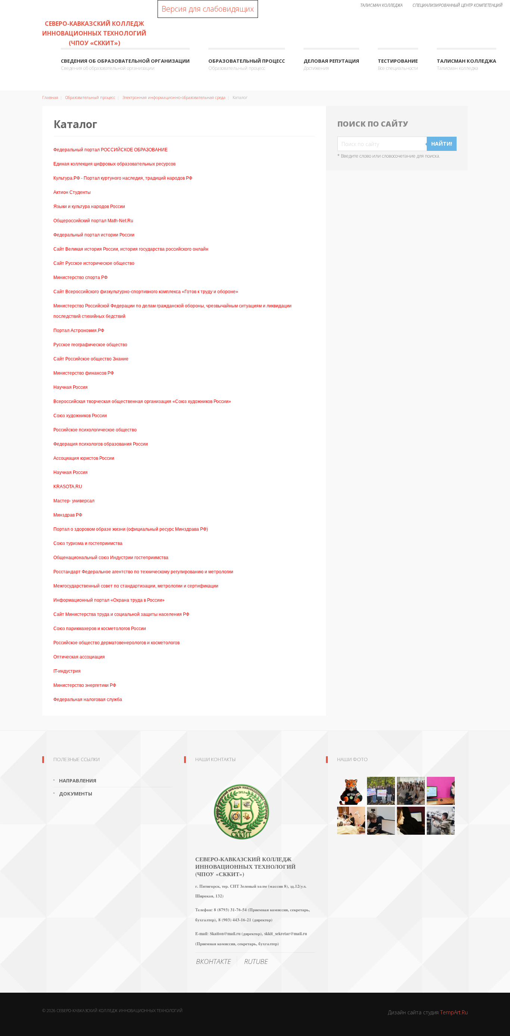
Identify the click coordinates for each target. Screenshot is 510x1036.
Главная (50, 97)
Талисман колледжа (466, 64)
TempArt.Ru (454, 1012)
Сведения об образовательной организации (125, 64)
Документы (75, 793)
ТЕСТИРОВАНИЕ (398, 64)
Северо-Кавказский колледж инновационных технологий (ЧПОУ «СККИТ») (94, 33)
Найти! (441, 143)
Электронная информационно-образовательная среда (174, 97)
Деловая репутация (331, 64)
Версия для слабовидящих (208, 9)
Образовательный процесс (246, 64)
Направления (77, 780)
